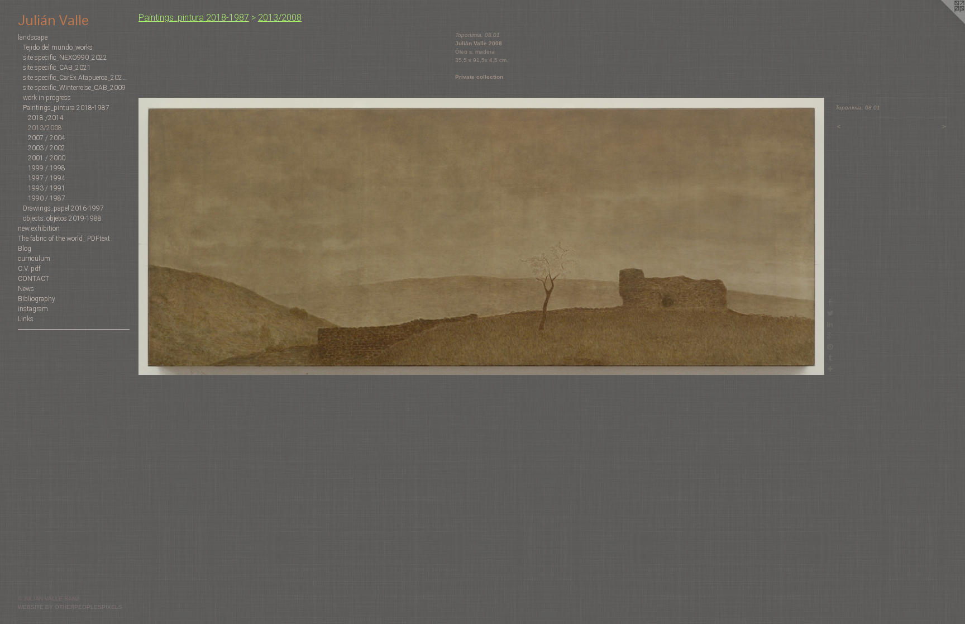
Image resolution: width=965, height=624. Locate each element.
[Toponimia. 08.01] (481, 236)
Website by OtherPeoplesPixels (70, 607)
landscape (32, 37)
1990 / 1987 (46, 198)
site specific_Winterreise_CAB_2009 (74, 88)
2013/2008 (45, 128)
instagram (33, 309)
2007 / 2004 (46, 138)
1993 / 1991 (46, 188)
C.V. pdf (29, 269)
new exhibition (39, 228)
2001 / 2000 (46, 158)
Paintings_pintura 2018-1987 (66, 108)
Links (26, 319)
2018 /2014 (46, 118)
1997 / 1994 (46, 178)
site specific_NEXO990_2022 (65, 57)
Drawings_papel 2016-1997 (63, 208)
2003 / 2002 (46, 148)
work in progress (47, 98)
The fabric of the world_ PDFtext (64, 238)
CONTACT (33, 279)
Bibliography (36, 299)
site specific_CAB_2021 (57, 68)
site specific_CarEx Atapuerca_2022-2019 (76, 78)
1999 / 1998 (46, 168)
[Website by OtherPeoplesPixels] (942, 22)
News (26, 289)
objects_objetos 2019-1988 (62, 218)
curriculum (34, 259)
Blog (24, 249)
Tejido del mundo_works (58, 47)
